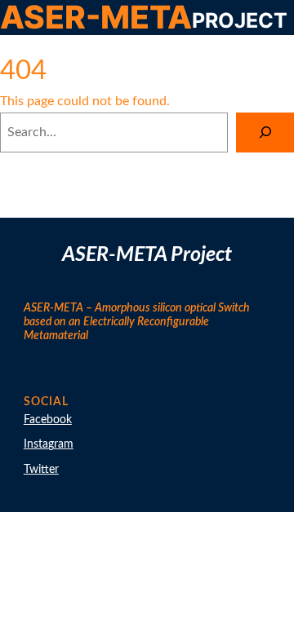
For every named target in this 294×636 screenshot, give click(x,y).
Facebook (48, 420)
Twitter (41, 469)
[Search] (265, 132)
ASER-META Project (147, 255)
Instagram (49, 444)
